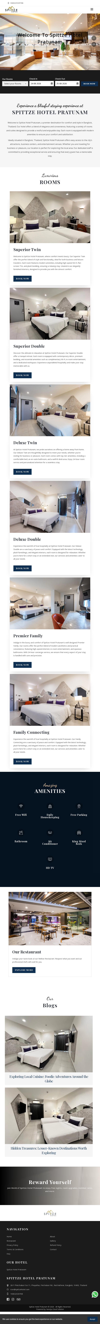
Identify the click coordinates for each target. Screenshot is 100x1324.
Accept (92, 1319)
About (52, 1236)
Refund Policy (55, 1245)
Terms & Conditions (15, 1249)
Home (9, 1236)
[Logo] (17, 9)
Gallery (53, 1241)
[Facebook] (8, 1299)
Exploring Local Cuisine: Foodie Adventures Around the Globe (49, 1078)
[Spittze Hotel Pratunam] (50, 918)
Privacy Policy (12, 1245)
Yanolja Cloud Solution (55, 1309)
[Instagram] (13, 1299)
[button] (93, 38)
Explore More (24, 970)
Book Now (89, 84)
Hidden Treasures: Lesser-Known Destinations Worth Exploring (49, 1150)
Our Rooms (7, 79)
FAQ (8, 1254)
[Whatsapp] (95, 1294)
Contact (53, 1249)
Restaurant (11, 1241)
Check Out (60, 78)
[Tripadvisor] (18, 1299)
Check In (33, 78)
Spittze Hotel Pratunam (16, 1269)
